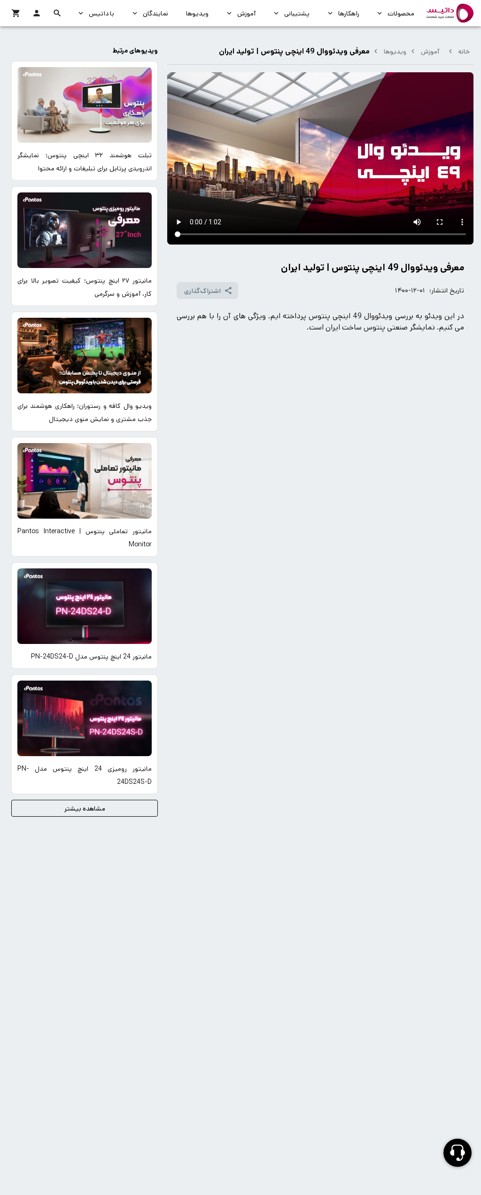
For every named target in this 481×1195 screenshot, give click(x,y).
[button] (57, 13)
